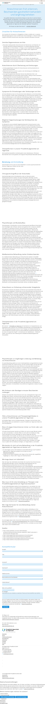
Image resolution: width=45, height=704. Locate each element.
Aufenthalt (4, 640)
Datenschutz (5, 676)
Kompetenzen (5, 638)
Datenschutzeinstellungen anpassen (10, 619)
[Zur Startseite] (20, 3)
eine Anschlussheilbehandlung (19, 521)
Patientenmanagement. (24, 501)
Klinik (3, 635)
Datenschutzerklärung (27, 604)
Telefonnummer (6, 573)
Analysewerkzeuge (5, 695)
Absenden (5, 607)
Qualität (4, 641)
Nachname (5, 568)
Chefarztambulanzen (7, 637)
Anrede (4, 549)
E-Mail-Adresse (6, 582)
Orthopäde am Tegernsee (15, 326)
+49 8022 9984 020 (7, 651)
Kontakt (4, 643)
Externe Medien (4, 693)
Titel (3, 554)
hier (19, 455)
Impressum (4, 675)
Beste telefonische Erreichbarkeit (9, 577)
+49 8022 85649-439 (31, 26)
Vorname (4, 562)
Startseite (4, 634)
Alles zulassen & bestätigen (7, 697)
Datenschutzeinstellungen (8, 678)
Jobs (3, 644)
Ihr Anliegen (5, 591)
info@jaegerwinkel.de (8, 654)
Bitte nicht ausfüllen (7, 588)
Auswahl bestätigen (22, 697)
